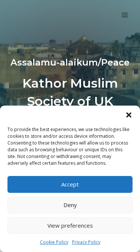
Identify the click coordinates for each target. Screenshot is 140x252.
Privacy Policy (86, 242)
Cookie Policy (54, 242)
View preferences (70, 225)
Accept (70, 184)
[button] (129, 115)
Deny (70, 205)
